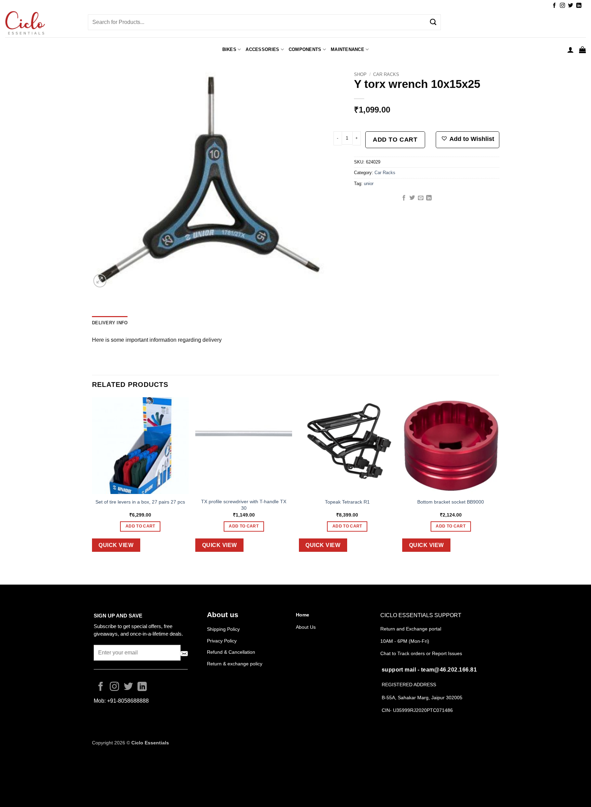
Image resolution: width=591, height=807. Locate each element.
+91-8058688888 (128, 701)
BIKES (229, 49)
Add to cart (395, 139)
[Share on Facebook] (404, 198)
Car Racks (386, 74)
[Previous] (92, 479)
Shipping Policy (223, 629)
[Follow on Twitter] (570, 6)
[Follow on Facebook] (554, 6)
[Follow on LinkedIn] (578, 6)
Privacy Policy (222, 640)
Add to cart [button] (140, 526)
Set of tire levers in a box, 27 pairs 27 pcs (140, 502)
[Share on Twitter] (412, 198)
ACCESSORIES (262, 49)
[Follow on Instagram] (562, 6)
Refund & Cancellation (232, 652)
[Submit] (433, 22)
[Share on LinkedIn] (429, 198)
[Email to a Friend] (420, 198)
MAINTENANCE (347, 49)
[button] (570, 49)
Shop (360, 74)
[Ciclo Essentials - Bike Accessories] (41, 23)
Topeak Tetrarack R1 (347, 502)
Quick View (115, 545)
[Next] (499, 479)
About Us (306, 627)
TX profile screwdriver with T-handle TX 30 (243, 505)
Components (305, 49)
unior (368, 183)
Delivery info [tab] (110, 322)
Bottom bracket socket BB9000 (450, 502)
